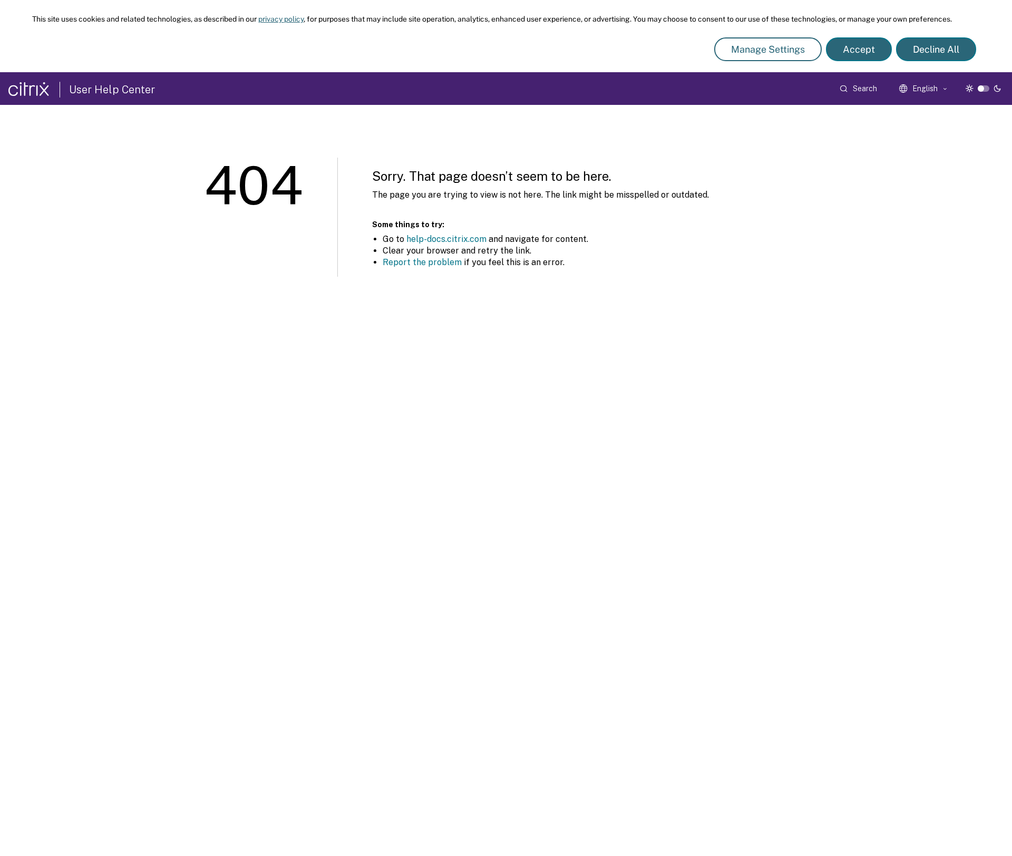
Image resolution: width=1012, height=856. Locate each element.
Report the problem (422, 262)
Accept (859, 49)
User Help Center (112, 89)
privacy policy (281, 19)
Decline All (936, 49)
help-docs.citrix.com (446, 239)
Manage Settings (768, 49)
